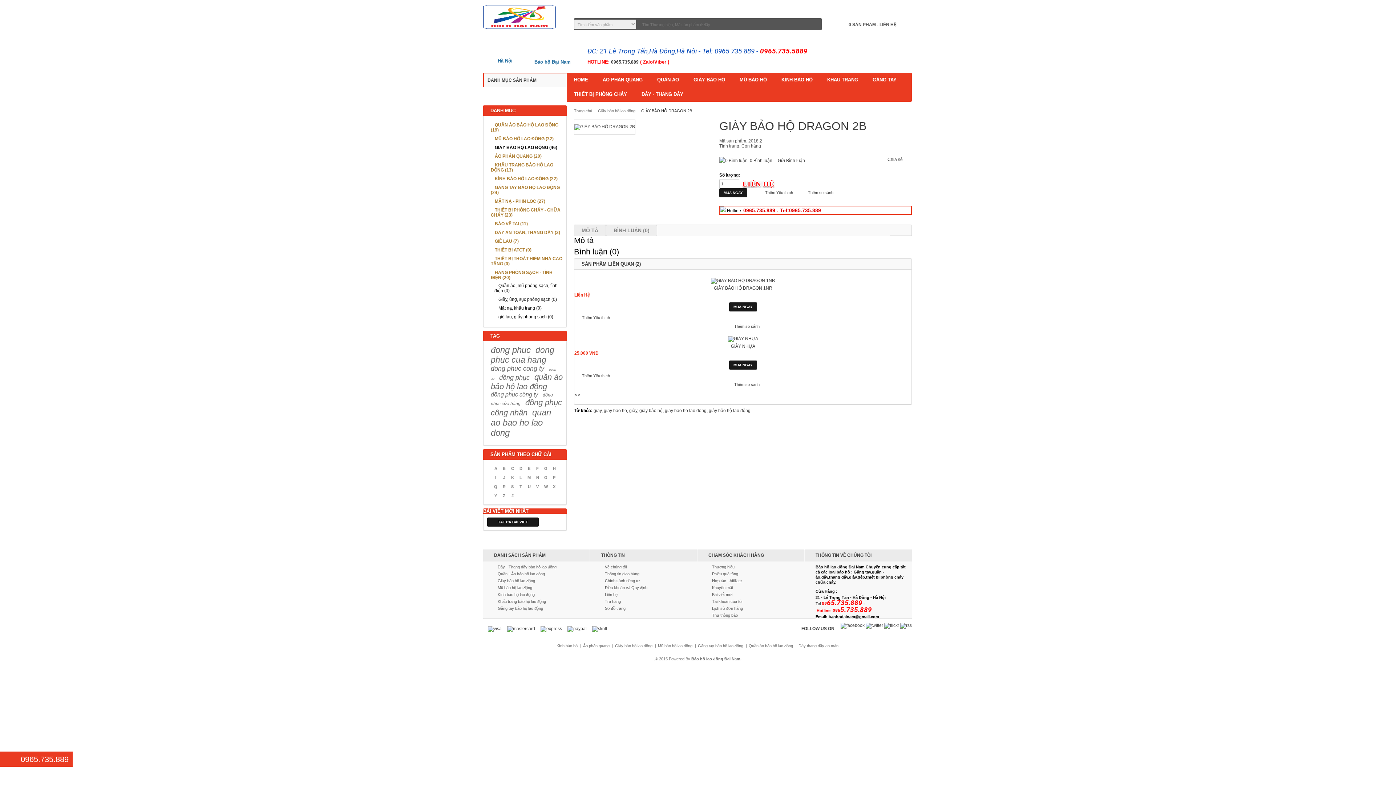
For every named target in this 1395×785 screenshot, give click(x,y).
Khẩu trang (842, 79)
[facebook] (853, 626)
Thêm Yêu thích (779, 192)
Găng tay (885, 79)
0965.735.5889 (784, 51)
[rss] (906, 626)
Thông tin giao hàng (622, 574)
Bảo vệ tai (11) (511, 223)
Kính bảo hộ (797, 79)
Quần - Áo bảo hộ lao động (521, 574)
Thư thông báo (725, 615)
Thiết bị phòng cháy (600, 94)
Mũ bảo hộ (753, 79)
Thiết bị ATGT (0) (513, 250)
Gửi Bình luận (791, 160)
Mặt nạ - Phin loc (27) (520, 201)
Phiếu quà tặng (725, 574)
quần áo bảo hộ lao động (527, 382)
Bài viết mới (722, 594)
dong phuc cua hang (522, 355)
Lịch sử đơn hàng (727, 608)
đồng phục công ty (514, 394)
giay (598, 410)
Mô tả (590, 230)
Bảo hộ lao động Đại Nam (715, 659)
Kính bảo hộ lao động (516, 594)
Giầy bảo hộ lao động (616, 111)
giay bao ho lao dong (686, 410)
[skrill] (599, 629)
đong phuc (511, 350)
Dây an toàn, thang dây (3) (527, 232)
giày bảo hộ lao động (730, 410)
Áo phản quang (623, 79)
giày (633, 410)
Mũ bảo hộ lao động (515, 587)
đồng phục (514, 377)
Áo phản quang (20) (518, 156)
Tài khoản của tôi (727, 601)
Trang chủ (583, 111)
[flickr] (891, 626)
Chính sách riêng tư (622, 581)
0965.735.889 (625, 62)
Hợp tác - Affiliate (727, 581)
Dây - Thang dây (662, 94)
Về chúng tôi (616, 567)
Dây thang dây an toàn (818, 646)
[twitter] (874, 626)
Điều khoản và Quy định (626, 587)
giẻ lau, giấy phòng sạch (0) (525, 316)
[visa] (495, 629)
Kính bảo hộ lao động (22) (526, 178)
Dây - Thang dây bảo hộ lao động (527, 567)
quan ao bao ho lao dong (521, 422)
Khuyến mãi (722, 587)
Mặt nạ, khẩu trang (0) (520, 308)
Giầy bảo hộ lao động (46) (526, 147)
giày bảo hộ (651, 410)
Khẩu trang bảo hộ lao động (522, 601)
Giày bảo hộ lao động (516, 581)
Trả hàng (613, 601)
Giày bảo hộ (709, 79)
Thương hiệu (723, 567)
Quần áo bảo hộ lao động (771, 646)
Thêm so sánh (820, 192)
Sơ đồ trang (615, 608)
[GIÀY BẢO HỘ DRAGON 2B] (604, 127)
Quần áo (668, 79)
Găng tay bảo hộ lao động (520, 608)
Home (581, 79)
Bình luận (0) (632, 230)
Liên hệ (611, 594)
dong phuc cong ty (517, 368)
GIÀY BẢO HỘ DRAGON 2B (666, 111)
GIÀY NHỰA (743, 346)
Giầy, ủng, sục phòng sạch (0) (527, 299)
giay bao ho (615, 410)
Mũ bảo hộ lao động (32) (524, 138)
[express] (551, 629)
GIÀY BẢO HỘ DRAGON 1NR (743, 288)
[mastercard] (521, 629)
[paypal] (577, 629)
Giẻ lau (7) (507, 241)
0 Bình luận (761, 160)
